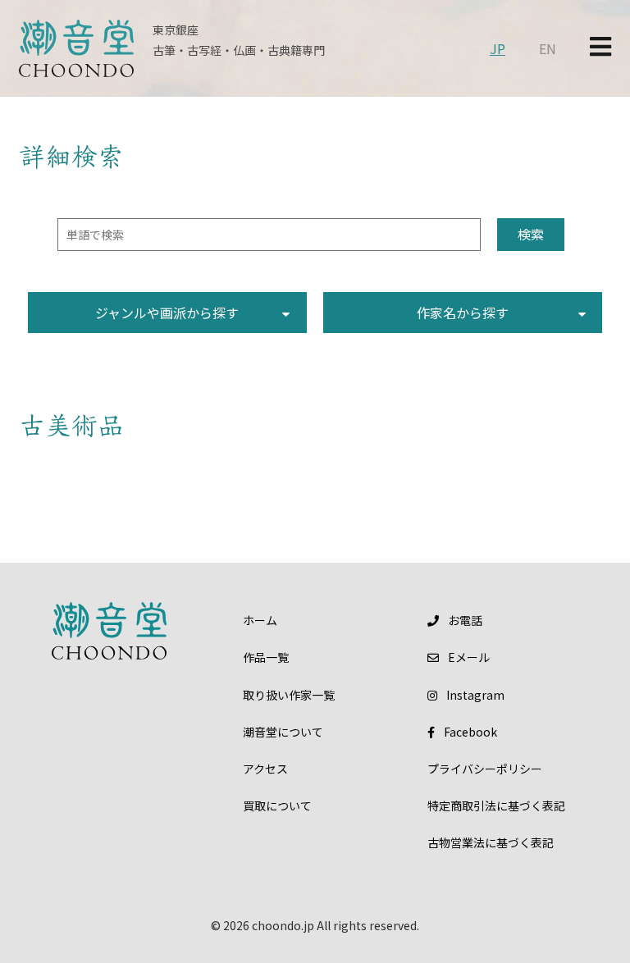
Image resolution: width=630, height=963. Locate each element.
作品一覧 (266, 657)
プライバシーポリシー (484, 768)
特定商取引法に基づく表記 (496, 805)
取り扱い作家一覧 (289, 695)
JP (497, 48)
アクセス (265, 768)
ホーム (260, 620)
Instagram (475, 695)
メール (469, 657)
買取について (277, 805)
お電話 (465, 620)
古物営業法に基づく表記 (490, 842)
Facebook (470, 731)
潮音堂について (283, 731)
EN (547, 48)
